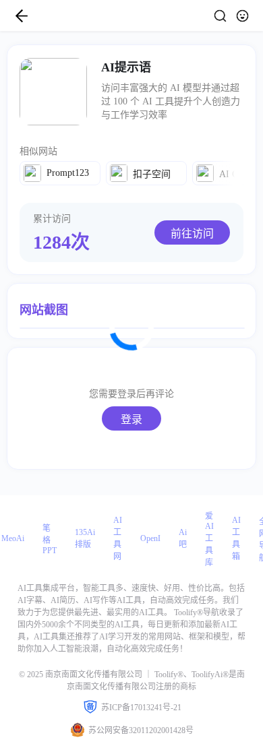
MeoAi (12, 538)
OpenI (150, 538)
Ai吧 (183, 538)
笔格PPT (49, 539)
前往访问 (192, 233)
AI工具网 (117, 538)
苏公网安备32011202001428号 (141, 730)
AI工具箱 (236, 538)
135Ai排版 (85, 538)
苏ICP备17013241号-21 (141, 707)
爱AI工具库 (209, 539)
